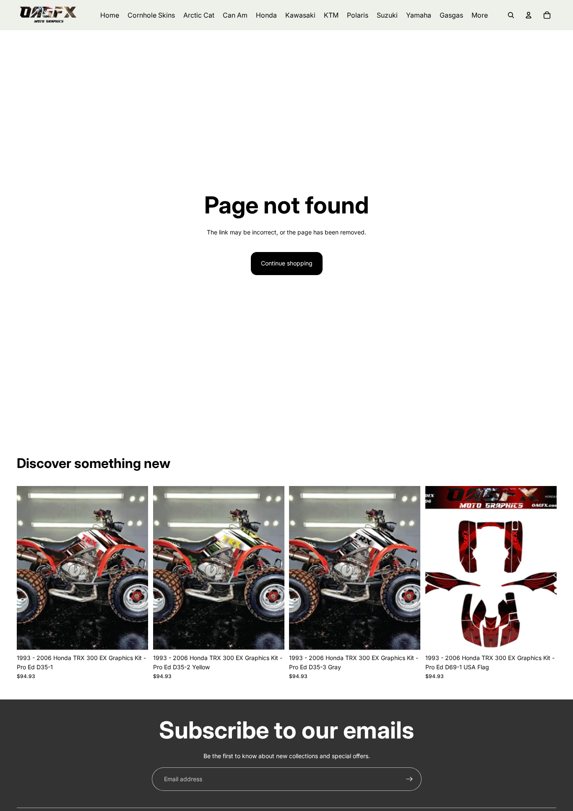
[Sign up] (409, 779)
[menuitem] (479, 15)
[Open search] (511, 15)
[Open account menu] (528, 15)
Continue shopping (287, 263)
